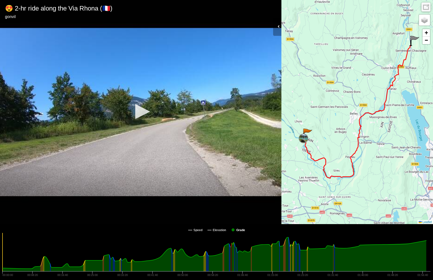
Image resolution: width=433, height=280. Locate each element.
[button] (141, 112)
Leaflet (427, 222)
